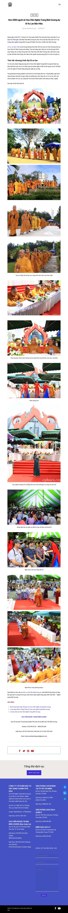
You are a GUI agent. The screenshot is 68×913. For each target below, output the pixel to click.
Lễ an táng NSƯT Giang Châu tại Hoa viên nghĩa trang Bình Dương (30, 709)
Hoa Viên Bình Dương (30, 28)
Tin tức (34, 15)
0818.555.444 (34, 773)
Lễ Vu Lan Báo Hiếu (13, 47)
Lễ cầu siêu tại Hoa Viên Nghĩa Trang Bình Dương (25, 712)
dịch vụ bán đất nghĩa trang (31, 692)
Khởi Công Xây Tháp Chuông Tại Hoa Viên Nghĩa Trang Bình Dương (30, 707)
